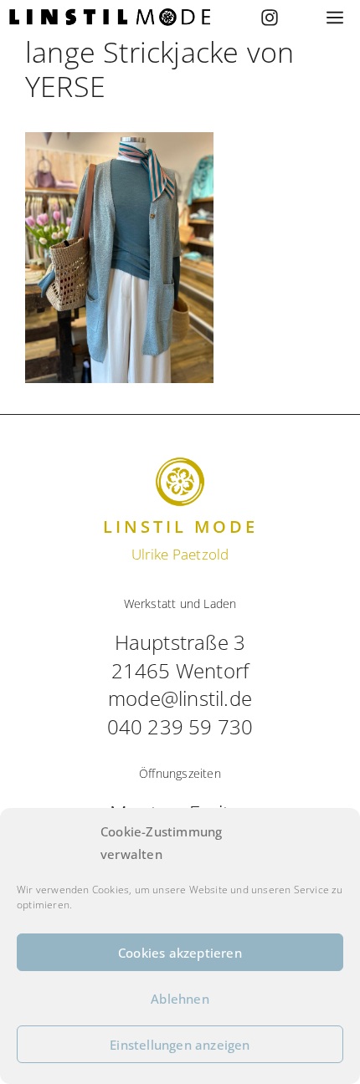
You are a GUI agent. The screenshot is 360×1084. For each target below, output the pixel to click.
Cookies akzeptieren (180, 952)
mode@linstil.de (180, 698)
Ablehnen (180, 998)
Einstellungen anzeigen (179, 1044)
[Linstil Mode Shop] (109, 17)
